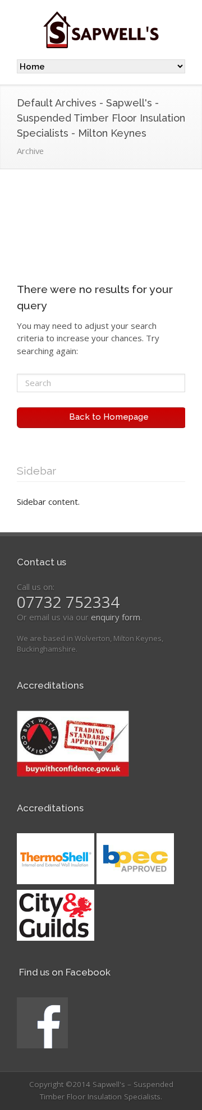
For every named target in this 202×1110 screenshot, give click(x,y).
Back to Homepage (105, 417)
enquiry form (115, 617)
